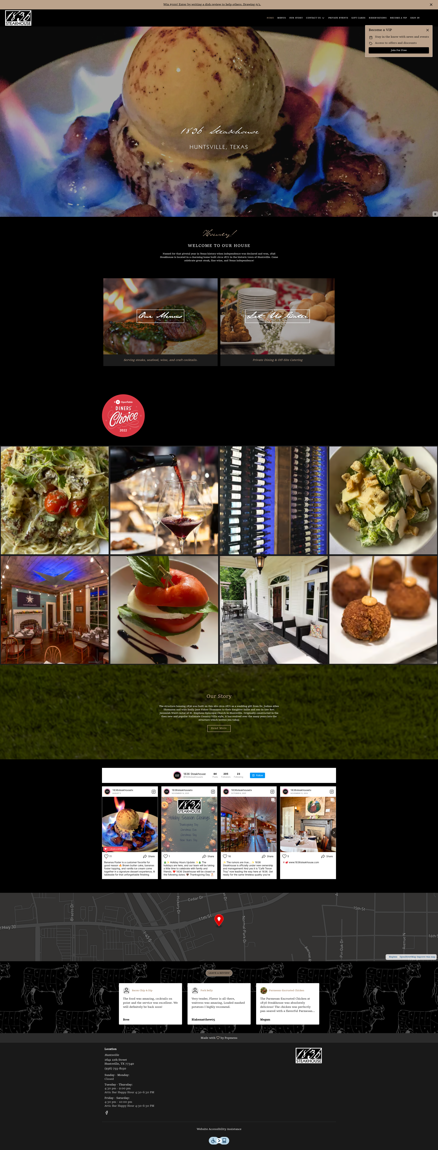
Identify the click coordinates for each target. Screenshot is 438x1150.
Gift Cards (358, 18)
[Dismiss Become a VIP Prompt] (427, 30)
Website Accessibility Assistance (219, 1129)
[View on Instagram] (154, 792)
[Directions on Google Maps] (219, 927)
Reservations (378, 18)
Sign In (415, 18)
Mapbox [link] (393, 957)
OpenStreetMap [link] (408, 957)
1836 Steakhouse (309, 1055)
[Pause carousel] (435, 214)
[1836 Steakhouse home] (18, 18)
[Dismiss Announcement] (431, 5)
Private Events (338, 18)
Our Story (296, 18)
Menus (281, 18)
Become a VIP (398, 18)
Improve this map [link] (426, 957)
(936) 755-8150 (115, 1068)
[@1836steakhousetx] (177, 775)
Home (270, 18)
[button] (315, 18)
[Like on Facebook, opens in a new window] (107, 1114)
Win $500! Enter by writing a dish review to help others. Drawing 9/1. (212, 4)
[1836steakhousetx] (107, 791)
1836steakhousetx (122, 790)
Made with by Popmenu (120, 1038)
